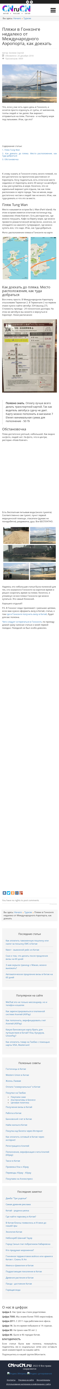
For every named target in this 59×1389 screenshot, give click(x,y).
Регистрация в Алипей (17, 1145)
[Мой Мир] (17, 893)
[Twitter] (8, 893)
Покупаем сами (18, 1097)
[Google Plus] (21, 893)
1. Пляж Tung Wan (11, 149)
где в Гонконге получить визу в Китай (27, 614)
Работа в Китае (13, 1113)
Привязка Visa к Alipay (17, 1166)
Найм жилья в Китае (16, 1124)
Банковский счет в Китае (19, 1118)
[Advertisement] (29, 475)
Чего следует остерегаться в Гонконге (22, 621)
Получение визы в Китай (19, 1107)
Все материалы (43, 1380)
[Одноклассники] (12, 893)
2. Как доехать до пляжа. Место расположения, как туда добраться (29, 154)
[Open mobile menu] (53, 10)
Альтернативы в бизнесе (23, 1100)
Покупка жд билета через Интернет (24, 1130)
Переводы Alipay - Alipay (18, 1172)
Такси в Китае (13, 1160)
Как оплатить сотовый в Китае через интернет (25, 1138)
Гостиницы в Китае (16, 1068)
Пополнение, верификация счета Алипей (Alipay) (27, 1153)
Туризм (27, 18)
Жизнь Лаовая (13, 1080)
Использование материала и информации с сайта (28, 1384)
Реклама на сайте (26, 1380)
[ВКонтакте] (4, 893)
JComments (53, 904)
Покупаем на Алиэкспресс (19, 1178)
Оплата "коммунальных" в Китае (23, 1086)
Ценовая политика (20, 1102)
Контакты (11, 1380)
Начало (17, 18)
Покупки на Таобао (16, 1092)
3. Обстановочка (10, 159)
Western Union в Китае (17, 1074)
